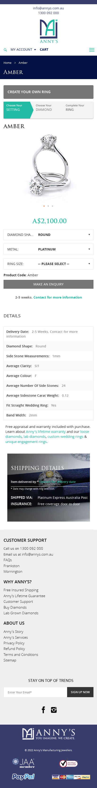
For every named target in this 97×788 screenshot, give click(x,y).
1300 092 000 (48, 13)
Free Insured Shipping (21, 590)
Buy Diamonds (15, 607)
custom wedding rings (65, 436)
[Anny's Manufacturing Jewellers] (48, 31)
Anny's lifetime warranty (46, 431)
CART (44, 49)
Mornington (13, 571)
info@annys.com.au (48, 8)
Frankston (12, 565)
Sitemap (10, 660)
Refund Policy (14, 648)
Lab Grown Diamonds (21, 613)
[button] (44, 206)
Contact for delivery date (57, 482)
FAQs (8, 559)
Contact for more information (57, 297)
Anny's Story (13, 631)
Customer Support (18, 601)
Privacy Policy (14, 643)
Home (8, 63)
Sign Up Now (80, 692)
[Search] (5, 49)
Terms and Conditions (21, 654)
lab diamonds (35, 436)
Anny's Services (16, 637)
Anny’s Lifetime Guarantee (24, 595)
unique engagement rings (26, 441)
